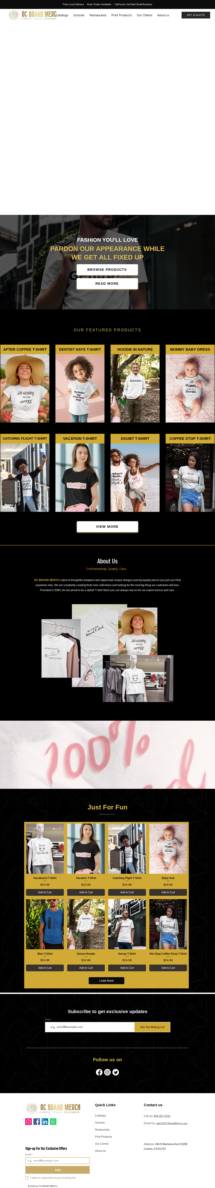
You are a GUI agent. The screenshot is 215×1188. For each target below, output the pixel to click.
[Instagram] (28, 1121)
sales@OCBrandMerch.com (171, 1123)
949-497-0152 (162, 1116)
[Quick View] (45, 849)
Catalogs (100, 1115)
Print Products (103, 1136)
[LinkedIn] (45, 1121)
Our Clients (102, 1143)
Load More (106, 980)
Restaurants (102, 1129)
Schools (100, 1122)
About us (100, 1150)
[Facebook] (36, 1121)
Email (47, 1019)
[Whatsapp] (53, 1121)
